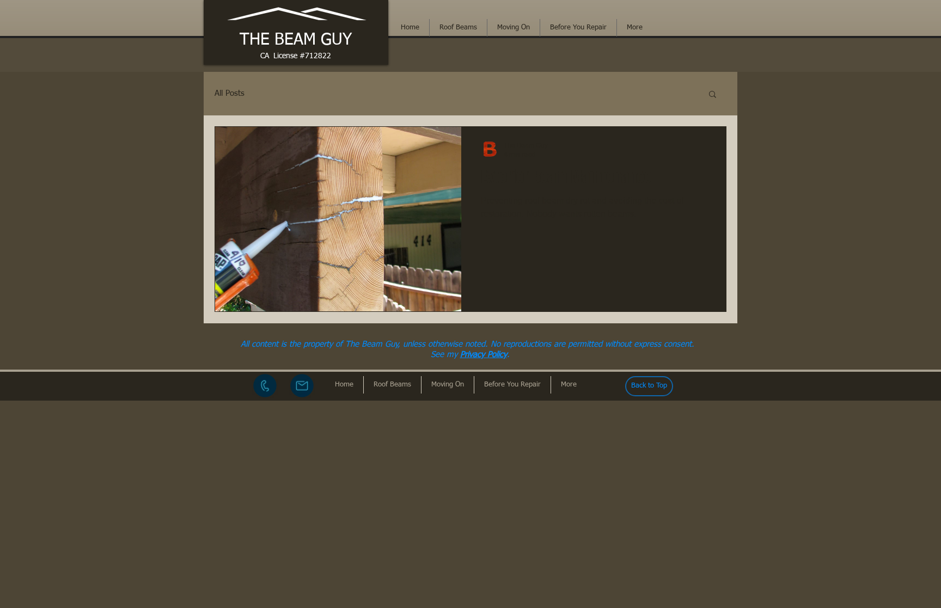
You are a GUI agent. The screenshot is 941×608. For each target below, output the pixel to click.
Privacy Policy (483, 355)
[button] (712, 95)
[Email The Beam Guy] (302, 385)
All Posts (230, 93)
